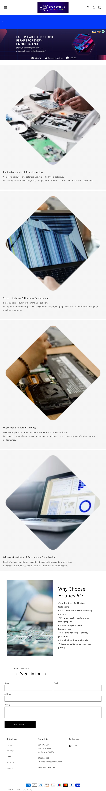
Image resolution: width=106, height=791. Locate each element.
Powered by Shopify (25, 790)
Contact (9, 768)
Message (8, 705)
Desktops (10, 750)
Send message (20, 724)
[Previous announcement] (3, 21)
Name (7, 683)
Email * (56, 683)
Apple (8, 756)
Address (8, 694)
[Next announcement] (102, 21)
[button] (5, 7)
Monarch (10, 762)
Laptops (9, 745)
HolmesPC (15, 790)
